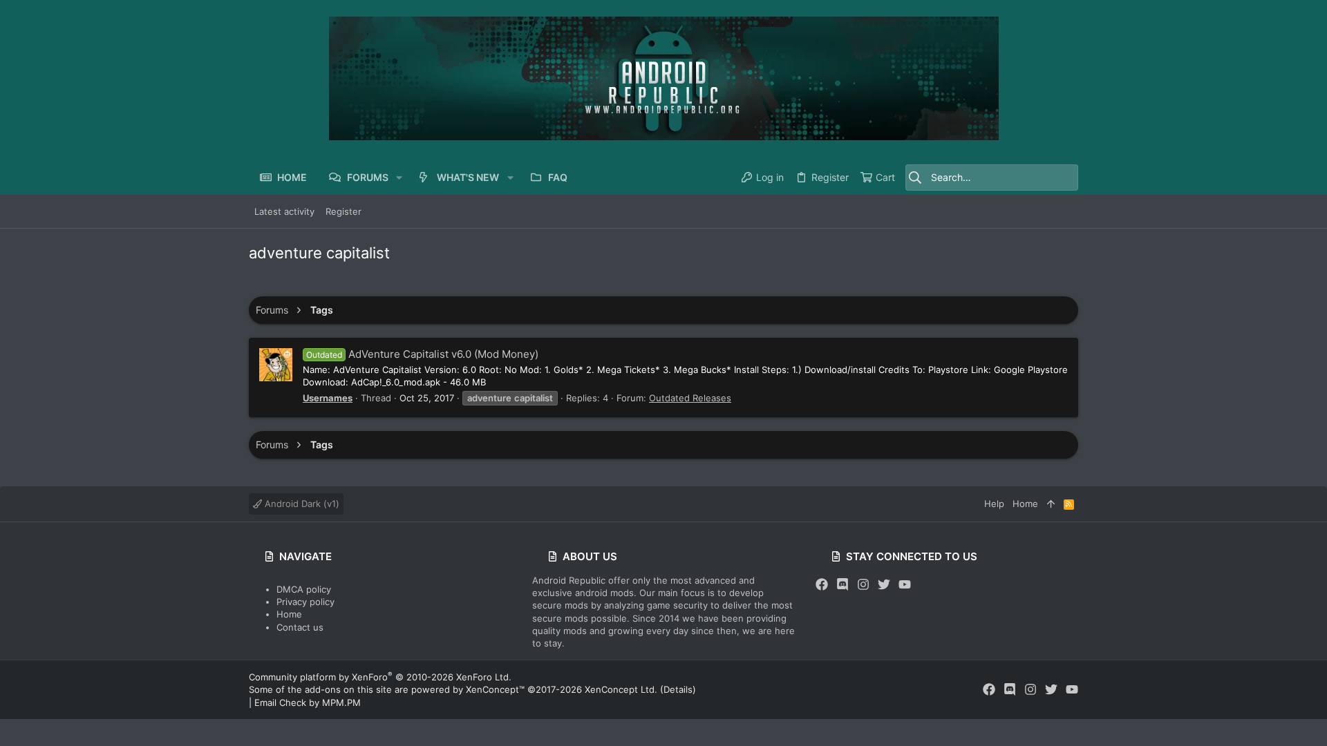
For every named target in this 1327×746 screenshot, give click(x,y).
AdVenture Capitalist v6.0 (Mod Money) (422, 354)
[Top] (1051, 503)
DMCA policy (303, 589)
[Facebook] (822, 584)
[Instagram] (863, 584)
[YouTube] (904, 584)
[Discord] (842, 584)
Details (678, 689)
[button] (399, 177)
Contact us (299, 627)
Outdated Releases (690, 397)
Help (994, 503)
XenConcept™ (495, 689)
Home (289, 614)
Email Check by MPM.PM (307, 702)
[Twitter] (884, 584)
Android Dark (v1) (300, 503)
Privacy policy (305, 601)
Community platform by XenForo (380, 676)
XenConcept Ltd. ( (624, 689)
